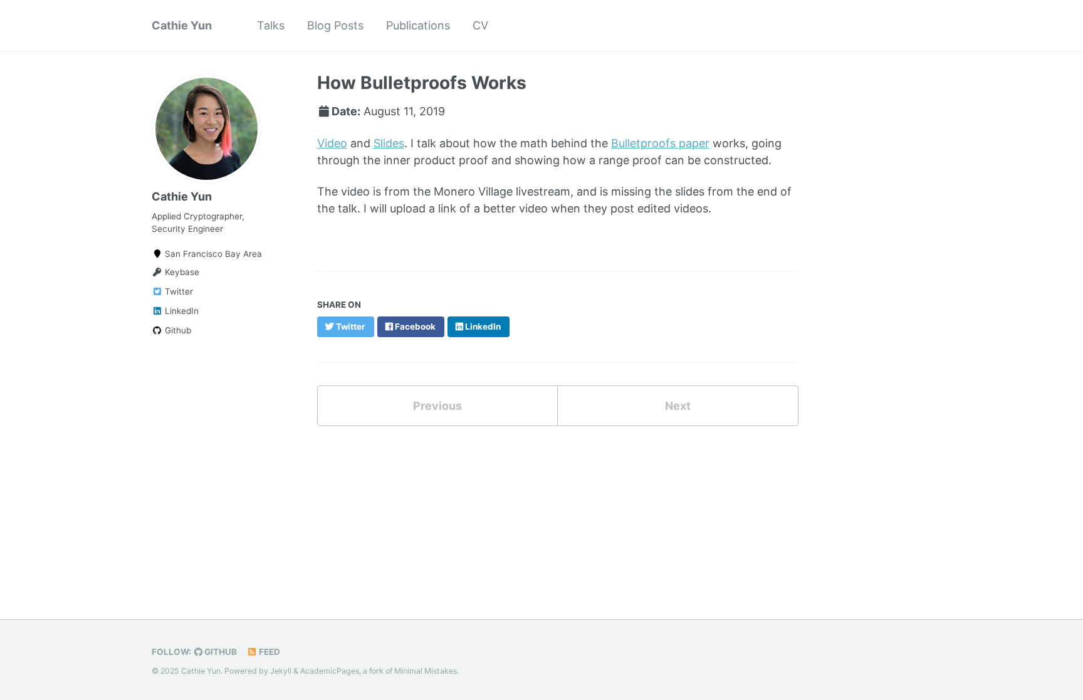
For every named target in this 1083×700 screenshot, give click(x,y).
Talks (271, 25)
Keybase (180, 272)
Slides (389, 143)
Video (332, 143)
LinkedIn (180, 311)
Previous (437, 405)
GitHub (219, 652)
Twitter (177, 291)
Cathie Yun (182, 25)
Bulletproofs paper (660, 143)
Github (176, 330)
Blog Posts (335, 25)
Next (678, 405)
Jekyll (280, 671)
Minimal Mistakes (425, 671)
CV (480, 25)
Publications (418, 25)
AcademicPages (329, 671)
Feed (268, 652)
